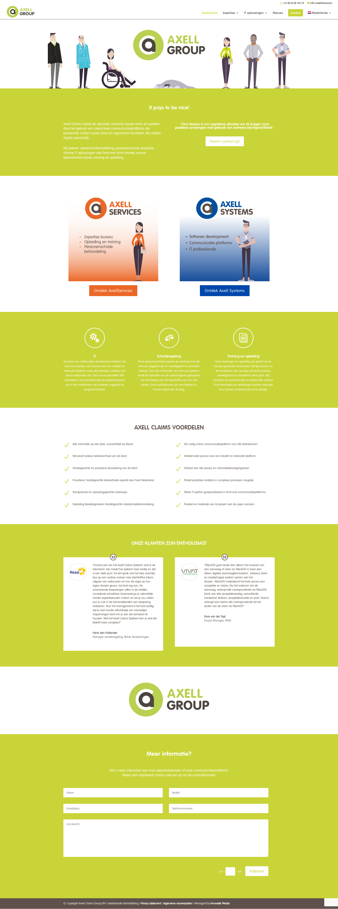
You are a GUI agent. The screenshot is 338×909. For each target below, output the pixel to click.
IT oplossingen (254, 13)
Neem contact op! (225, 141)
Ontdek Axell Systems (225, 290)
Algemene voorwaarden (177, 903)
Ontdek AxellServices (113, 290)
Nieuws (278, 13)
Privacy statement (151, 903)
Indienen (257, 871)
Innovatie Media (220, 903)
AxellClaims (210, 13)
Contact (295, 13)
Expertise (229, 13)
